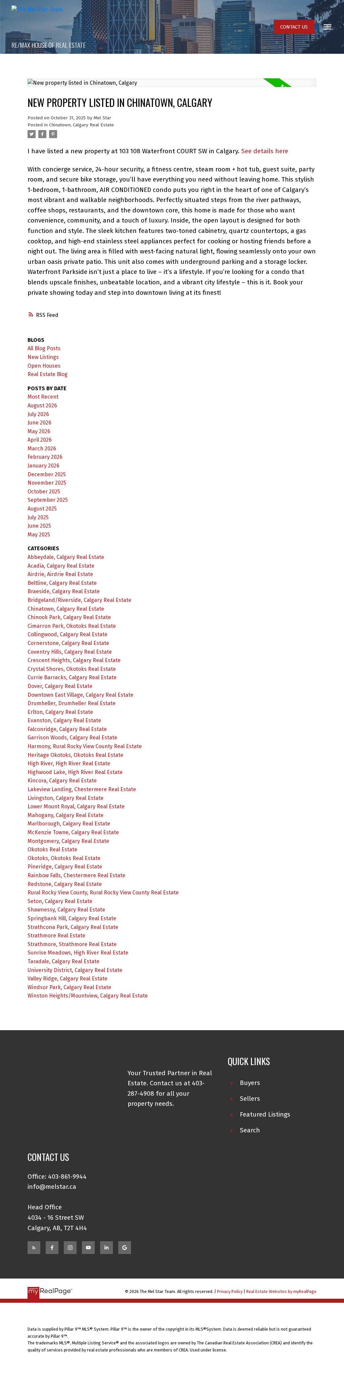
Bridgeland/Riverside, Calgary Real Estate (79, 600)
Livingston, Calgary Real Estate (65, 798)
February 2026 (45, 457)
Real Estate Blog (48, 374)
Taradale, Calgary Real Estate (63, 961)
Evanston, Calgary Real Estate (64, 720)
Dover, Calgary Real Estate (60, 686)
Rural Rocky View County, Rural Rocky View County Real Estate (103, 892)
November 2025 (47, 483)
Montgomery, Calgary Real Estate (68, 841)
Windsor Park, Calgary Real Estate (69, 987)
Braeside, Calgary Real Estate (64, 591)
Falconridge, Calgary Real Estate (67, 729)
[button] (294, 27)
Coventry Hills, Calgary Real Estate (70, 652)
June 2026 (39, 422)
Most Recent (43, 397)
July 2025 (38, 517)
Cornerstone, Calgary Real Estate (68, 643)
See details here (264, 151)
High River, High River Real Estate (69, 763)
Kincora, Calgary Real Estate (62, 780)
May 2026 (39, 431)
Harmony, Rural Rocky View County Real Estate (85, 746)
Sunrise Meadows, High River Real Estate (78, 952)
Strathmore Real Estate (56, 935)
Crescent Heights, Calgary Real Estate (74, 660)
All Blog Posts (44, 348)
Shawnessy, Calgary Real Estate (66, 909)
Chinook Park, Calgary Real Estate (69, 617)
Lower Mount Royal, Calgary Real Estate (76, 806)
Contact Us (294, 27)
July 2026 (38, 414)
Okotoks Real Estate (52, 849)
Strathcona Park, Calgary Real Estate (73, 927)
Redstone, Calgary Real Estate (65, 884)
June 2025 (39, 526)
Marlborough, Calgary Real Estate (69, 823)
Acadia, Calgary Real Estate (61, 566)
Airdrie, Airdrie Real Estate (60, 574)
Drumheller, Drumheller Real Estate (72, 703)
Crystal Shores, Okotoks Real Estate (72, 669)
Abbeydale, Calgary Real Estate (66, 557)
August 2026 (42, 405)
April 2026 (40, 440)
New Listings (43, 357)
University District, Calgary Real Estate (75, 970)
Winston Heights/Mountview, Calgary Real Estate (88, 996)
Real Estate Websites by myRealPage (281, 1291)
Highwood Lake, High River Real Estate (75, 772)
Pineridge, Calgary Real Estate (65, 866)
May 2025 (39, 534)
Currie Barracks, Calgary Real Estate (72, 677)
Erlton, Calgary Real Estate (60, 712)
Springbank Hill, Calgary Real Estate (72, 918)
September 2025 (48, 500)
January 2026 (43, 465)
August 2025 (42, 508)
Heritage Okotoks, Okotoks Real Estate (75, 755)
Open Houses (44, 366)
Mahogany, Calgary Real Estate (65, 815)
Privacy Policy (230, 1291)
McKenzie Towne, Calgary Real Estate (73, 832)
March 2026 (42, 448)
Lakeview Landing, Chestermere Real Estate (82, 789)
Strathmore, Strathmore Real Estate (72, 944)
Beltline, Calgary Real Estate (62, 583)
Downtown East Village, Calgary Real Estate (80, 695)
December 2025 (47, 474)
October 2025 (44, 491)
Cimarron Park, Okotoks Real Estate (72, 626)
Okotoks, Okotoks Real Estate (64, 858)
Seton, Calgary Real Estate (60, 901)
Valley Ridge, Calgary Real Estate (68, 978)
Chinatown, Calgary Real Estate (81, 125)
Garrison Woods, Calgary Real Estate (72, 737)
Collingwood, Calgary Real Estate (68, 634)
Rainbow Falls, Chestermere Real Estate (76, 875)
